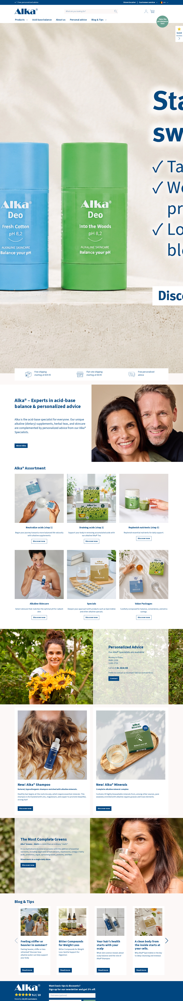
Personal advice (78, 20)
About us (60, 20)
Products (20, 20)
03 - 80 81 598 (122, 668)
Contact (114, 678)
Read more (27, 970)
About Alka (21, 445)
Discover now (39, 541)
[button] (148, 2)
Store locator (129, 2)
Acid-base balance (42, 20)
